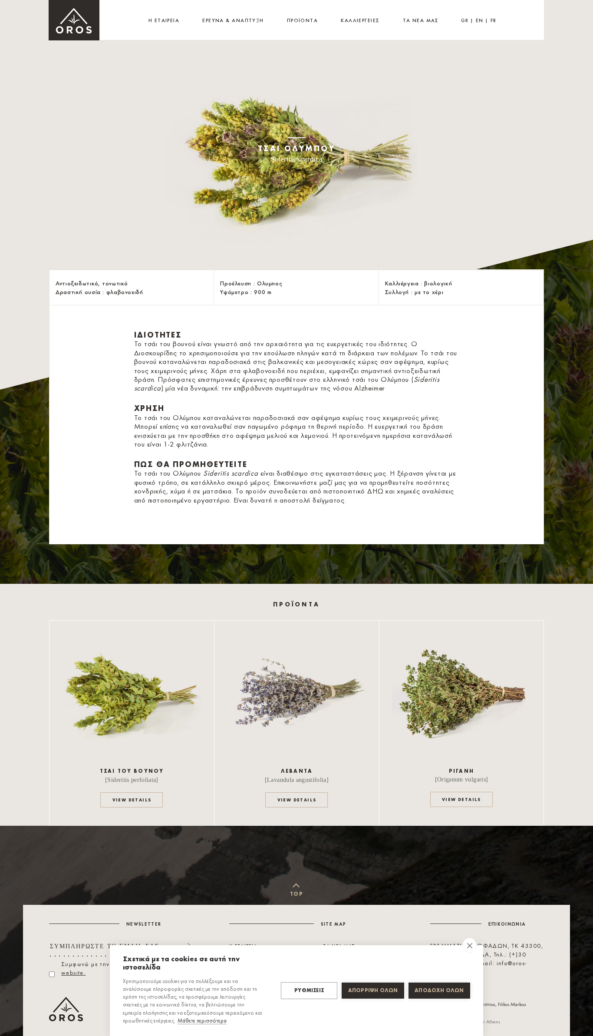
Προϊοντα (302, 20)
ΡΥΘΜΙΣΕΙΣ (309, 990)
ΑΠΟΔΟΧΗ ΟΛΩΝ (439, 990)
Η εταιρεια (163, 20)
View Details (132, 800)
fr (494, 20)
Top (296, 894)
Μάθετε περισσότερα (202, 1021)
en (480, 20)
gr (465, 20)
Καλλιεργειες (360, 20)
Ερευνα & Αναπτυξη (233, 20)
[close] (469, 945)
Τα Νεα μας (421, 20)
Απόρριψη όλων (373, 990)
